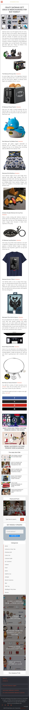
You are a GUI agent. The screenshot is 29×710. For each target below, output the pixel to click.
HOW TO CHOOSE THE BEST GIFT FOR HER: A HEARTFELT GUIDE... (16, 470)
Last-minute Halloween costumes (11, 690)
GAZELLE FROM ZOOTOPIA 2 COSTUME (14, 648)
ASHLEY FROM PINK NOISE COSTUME (14, 617)
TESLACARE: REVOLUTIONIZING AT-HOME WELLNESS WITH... (16, 484)
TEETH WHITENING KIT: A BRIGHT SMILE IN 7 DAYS (17, 491)
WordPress (23, 708)
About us (5, 678)
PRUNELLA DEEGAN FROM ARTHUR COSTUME (14, 602)
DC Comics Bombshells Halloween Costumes (14, 692)
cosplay (21, 319)
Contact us (5, 681)
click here (7, 393)
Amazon (18, 73)
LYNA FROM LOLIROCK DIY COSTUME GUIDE (16, 456)
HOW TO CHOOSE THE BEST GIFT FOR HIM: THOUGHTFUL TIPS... (16, 463)
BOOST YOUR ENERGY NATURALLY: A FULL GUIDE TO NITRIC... (16, 477)
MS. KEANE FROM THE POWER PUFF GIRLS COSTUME (14, 633)
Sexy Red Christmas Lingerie (9, 685)
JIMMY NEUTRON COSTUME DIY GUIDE (14, 663)
